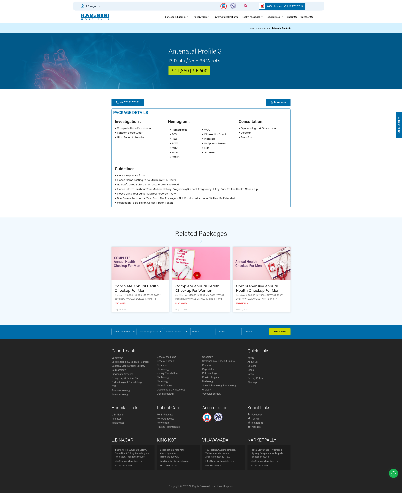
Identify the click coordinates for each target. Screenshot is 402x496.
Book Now (280, 331)
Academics (273, 17)
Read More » (120, 303)
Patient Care (201, 17)
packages (263, 28)
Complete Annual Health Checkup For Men (137, 288)
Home (251, 28)
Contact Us (306, 17)
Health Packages (251, 17)
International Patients (226, 17)
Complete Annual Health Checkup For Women (197, 288)
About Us (292, 17)
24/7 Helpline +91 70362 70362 (285, 6)
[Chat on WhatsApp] (393, 473)
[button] (245, 6)
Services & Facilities (176, 17)
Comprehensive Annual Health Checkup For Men (258, 288)
